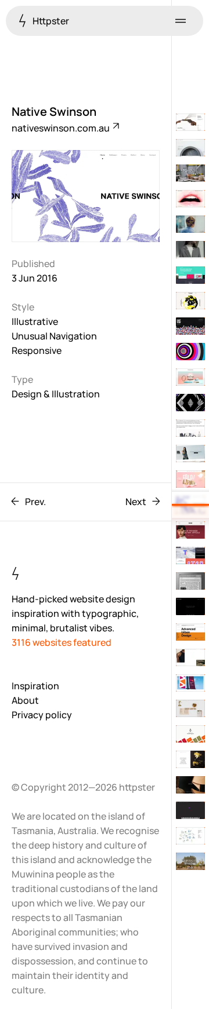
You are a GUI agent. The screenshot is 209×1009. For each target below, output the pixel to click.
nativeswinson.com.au (61, 128)
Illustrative (35, 321)
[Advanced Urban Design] (190, 632)
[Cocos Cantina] (190, 708)
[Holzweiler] (190, 249)
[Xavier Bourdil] (190, 759)
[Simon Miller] (190, 657)
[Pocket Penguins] (190, 734)
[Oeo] (190, 785)
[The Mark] (190, 147)
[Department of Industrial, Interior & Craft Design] (190, 173)
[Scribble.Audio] (190, 810)
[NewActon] (190, 836)
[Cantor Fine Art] (190, 122)
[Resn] (190, 351)
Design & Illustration (56, 393)
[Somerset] (190, 581)
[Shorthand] (190, 683)
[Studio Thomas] (190, 198)
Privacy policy (42, 714)
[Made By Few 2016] (190, 326)
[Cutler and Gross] (190, 530)
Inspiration (35, 685)
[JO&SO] (190, 861)
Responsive (37, 350)
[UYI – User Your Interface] (190, 275)
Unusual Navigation (54, 336)
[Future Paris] (190, 402)
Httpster (50, 20)
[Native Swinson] (190, 504)
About (25, 700)
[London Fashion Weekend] (190, 453)
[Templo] (190, 555)
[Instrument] (190, 224)
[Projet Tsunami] (190, 606)
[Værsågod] (190, 300)
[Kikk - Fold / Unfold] (190, 479)
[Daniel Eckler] (190, 428)
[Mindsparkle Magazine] (190, 377)
